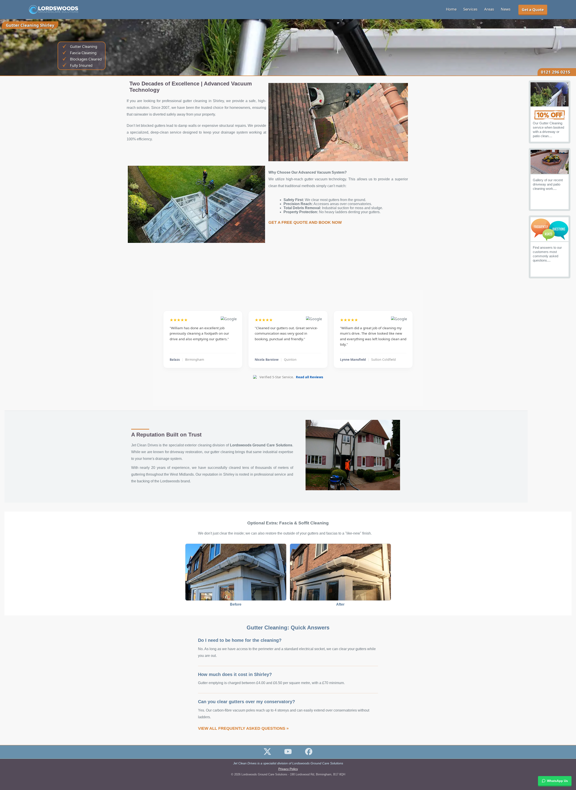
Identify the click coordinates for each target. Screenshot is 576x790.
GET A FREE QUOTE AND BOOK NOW (305, 222)
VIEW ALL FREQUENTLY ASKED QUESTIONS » (243, 728)
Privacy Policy (288, 769)
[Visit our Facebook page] (308, 754)
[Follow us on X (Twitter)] (267, 754)
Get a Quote (533, 9)
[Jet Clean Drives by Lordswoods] (53, 9)
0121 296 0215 (555, 72)
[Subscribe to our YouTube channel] (288, 754)
